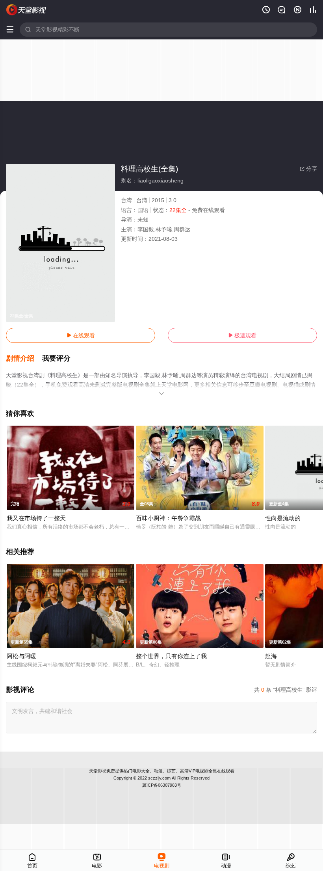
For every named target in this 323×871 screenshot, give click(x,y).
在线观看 (81, 335)
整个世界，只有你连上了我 (171, 656)
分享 (308, 169)
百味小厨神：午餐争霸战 (168, 518)
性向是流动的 (283, 518)
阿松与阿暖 (21, 656)
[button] (24, 359)
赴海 (271, 656)
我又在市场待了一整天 (36, 518)
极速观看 (242, 335)
